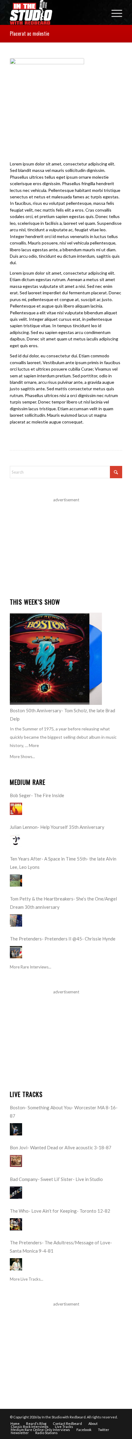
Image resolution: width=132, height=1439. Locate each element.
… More (32, 745)
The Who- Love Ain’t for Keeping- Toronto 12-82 (60, 1211)
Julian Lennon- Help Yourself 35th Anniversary (57, 827)
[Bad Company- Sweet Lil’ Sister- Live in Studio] (16, 1193)
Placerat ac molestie (29, 33)
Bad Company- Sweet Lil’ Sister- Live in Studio (56, 1179)
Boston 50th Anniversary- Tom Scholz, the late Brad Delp (62, 714)
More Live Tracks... (26, 1279)
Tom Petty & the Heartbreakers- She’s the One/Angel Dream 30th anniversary (63, 903)
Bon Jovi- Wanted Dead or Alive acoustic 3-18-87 (60, 1147)
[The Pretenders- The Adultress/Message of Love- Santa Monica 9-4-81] (16, 1264)
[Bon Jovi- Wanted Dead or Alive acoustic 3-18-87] (16, 1161)
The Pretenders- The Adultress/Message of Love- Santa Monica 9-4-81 (61, 1247)
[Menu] (113, 12)
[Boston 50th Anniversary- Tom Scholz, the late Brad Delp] (56, 659)
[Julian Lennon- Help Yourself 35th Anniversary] (16, 840)
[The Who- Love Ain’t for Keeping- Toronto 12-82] (16, 1224)
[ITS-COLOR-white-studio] (54, 12)
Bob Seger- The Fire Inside (37, 795)
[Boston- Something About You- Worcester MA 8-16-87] (16, 1129)
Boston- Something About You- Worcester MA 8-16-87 (64, 1112)
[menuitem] (113, 12)
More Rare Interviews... (30, 966)
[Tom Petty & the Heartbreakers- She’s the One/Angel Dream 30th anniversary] (16, 920)
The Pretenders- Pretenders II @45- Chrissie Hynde (62, 938)
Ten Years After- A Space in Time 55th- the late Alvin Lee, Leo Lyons (63, 863)
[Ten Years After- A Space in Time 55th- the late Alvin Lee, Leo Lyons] (16, 880)
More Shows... (22, 756)
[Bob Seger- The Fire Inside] (16, 809)
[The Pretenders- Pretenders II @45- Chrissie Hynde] (16, 952)
